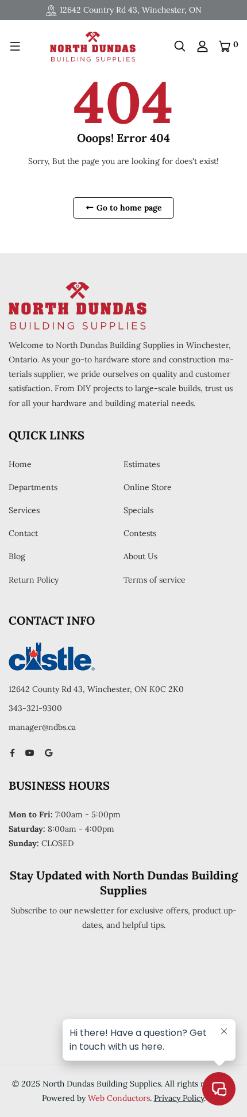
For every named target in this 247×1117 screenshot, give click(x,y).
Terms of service (155, 580)
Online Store (148, 487)
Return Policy (34, 580)
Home (20, 464)
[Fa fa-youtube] (30, 753)
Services (24, 510)
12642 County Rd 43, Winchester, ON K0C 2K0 (96, 689)
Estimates (142, 464)
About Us (140, 556)
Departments (33, 487)
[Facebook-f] (12, 753)
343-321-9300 (35, 708)
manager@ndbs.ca (42, 727)
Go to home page (128, 207)
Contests (140, 533)
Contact (23, 533)
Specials (138, 510)
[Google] (48, 753)
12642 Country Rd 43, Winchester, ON (131, 10)
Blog (17, 556)
